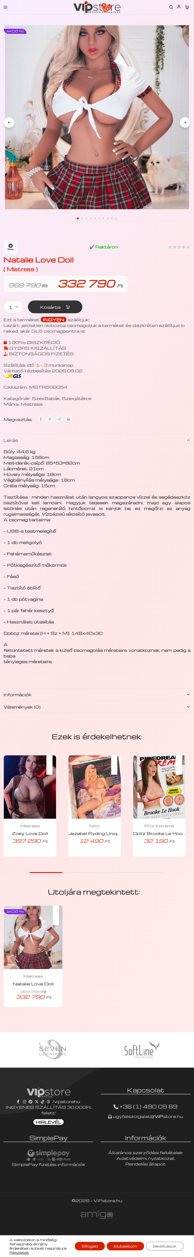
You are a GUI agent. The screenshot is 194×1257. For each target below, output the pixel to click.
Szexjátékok (77, 398)
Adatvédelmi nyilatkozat (145, 1158)
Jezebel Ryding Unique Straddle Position (117, 833)
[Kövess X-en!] (37, 1101)
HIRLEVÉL (48, 1122)
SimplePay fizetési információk (48, 1164)
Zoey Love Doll (30, 833)
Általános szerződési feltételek (145, 1152)
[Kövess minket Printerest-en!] (30, 1101)
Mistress (32, 404)
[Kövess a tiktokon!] (42, 1101)
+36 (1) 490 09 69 (148, 1106)
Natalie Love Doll (33, 983)
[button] (52, 762)
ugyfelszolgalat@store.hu (147, 1116)
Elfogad (90, 1246)
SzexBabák (46, 398)
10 (116, 218)
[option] (52, 1050)
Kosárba (51, 307)
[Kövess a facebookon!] (19, 1101)
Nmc (94, 825)
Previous (9, 122)
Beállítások (164, 1246)
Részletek (19, 1252)
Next (185, 122)
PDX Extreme (159, 825)
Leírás (11, 440)
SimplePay (48, 1138)
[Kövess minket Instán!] (24, 1101)
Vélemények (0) (22, 706)
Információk (17, 694)
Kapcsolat (145, 1090)
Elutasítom (125, 1246)
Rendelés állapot (145, 1163)
